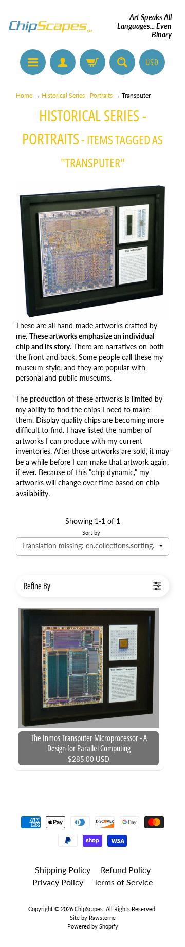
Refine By (37, 586)
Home (24, 95)
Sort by (91, 532)
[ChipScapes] (50, 26)
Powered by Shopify (92, 926)
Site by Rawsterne (93, 917)
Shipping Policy (62, 870)
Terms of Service (123, 882)
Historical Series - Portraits (77, 95)
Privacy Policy (57, 882)
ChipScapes (89, 908)
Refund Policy (126, 870)
